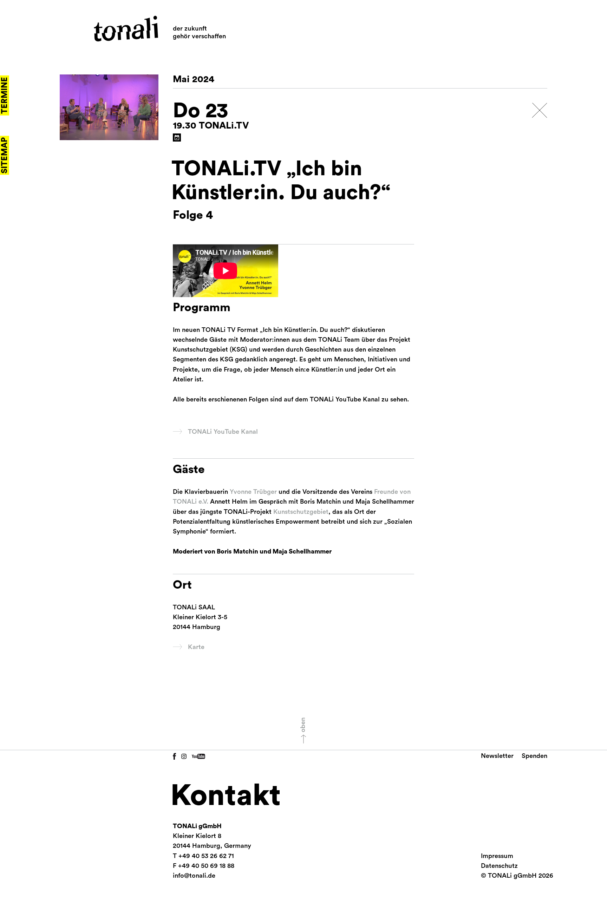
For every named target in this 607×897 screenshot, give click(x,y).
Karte (196, 647)
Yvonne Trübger (253, 492)
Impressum (497, 856)
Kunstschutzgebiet (300, 512)
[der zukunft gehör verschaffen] (125, 28)
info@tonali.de (194, 875)
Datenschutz (499, 866)
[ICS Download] (177, 137)
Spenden (534, 756)
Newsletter (497, 756)
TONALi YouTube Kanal (223, 431)
